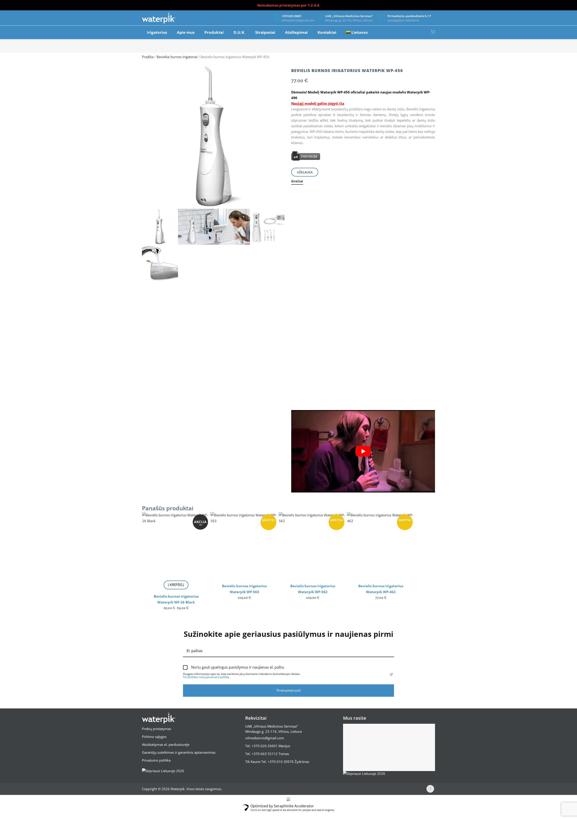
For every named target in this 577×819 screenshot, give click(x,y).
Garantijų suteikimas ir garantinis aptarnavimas (178, 752)
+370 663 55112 (265, 753)
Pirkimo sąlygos (154, 736)
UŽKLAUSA (305, 172)
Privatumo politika (156, 760)
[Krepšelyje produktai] (432, 32)
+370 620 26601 (265, 746)
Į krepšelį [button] (176, 585)
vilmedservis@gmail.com (264, 738)
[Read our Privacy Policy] (391, 674)
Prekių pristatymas (156, 728)
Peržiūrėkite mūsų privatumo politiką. (206, 677)
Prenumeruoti (289, 690)
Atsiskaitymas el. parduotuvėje (165, 744)
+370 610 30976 (281, 761)
